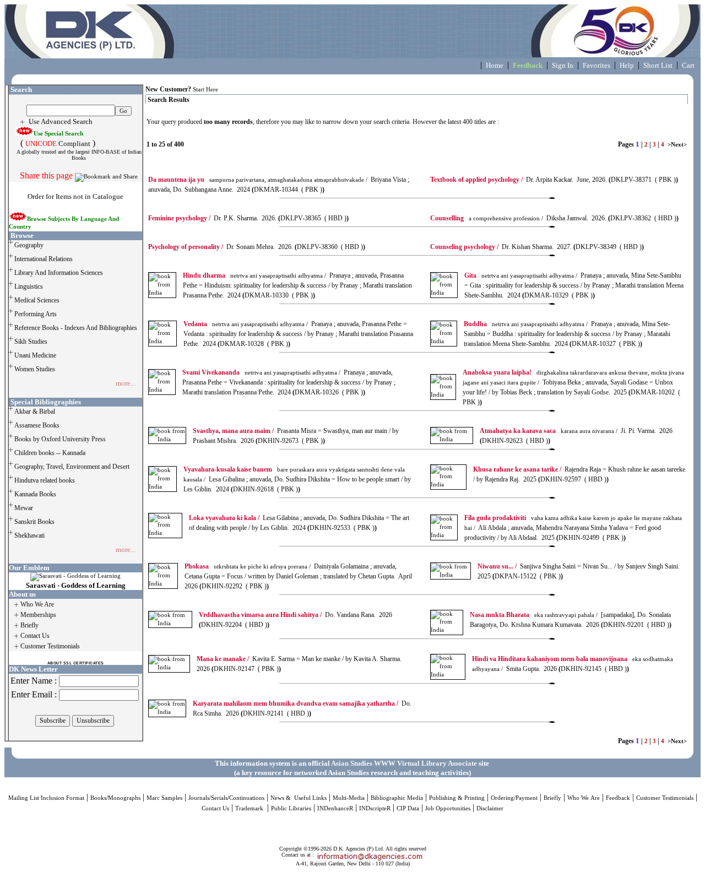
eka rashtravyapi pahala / (534, 615)
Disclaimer (489, 808)
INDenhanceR (335, 808)
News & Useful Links (298, 798)
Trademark (250, 808)
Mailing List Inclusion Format (46, 798)
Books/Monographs (115, 798)
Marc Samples (164, 798)
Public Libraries (291, 808)
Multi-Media (349, 798)
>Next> (677, 145)
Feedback (618, 798)
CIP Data (408, 808)
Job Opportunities (447, 808)
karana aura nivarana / (548, 431)
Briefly (552, 798)
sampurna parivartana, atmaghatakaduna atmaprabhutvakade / (257, 180)
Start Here (205, 89)
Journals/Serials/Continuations (226, 798)
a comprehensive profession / (486, 218)
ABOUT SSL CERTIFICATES (75, 663)
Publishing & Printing (457, 798)
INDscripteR (375, 808)
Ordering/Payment (514, 798)
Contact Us (215, 808)
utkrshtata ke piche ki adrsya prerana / (248, 567)
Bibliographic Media (397, 798)
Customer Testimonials (664, 798)
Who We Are (583, 798)
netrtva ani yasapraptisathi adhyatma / (254, 276)
